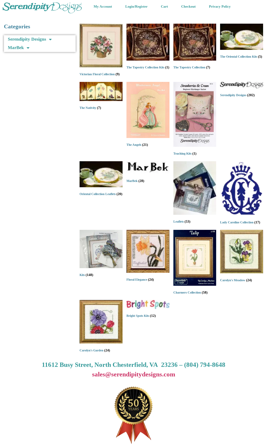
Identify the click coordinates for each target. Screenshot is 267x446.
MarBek (16, 47)
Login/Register (136, 6)
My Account (103, 6)
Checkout (188, 6)
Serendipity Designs (27, 39)
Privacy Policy (220, 6)
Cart (164, 6)
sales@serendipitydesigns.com (133, 374)
